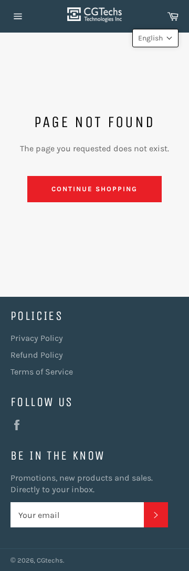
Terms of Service (41, 372)
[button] (155, 38)
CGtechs (50, 560)
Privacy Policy (36, 338)
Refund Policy (36, 355)
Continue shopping (94, 189)
